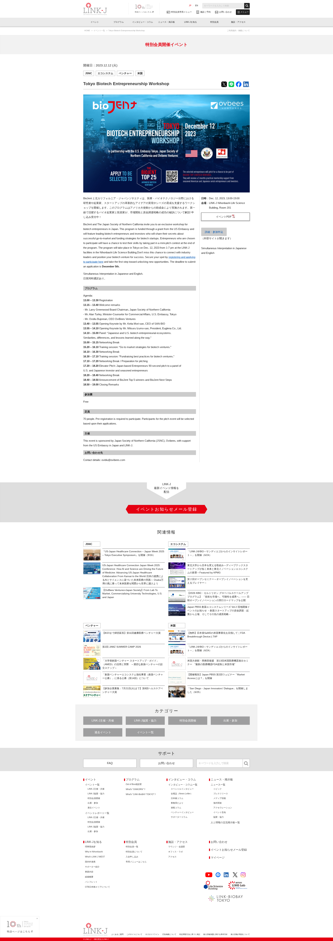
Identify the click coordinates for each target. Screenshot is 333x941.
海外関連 (217, 803)
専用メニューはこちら (136, 862)
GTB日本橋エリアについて (97, 887)
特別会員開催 (188, 720)
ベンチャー (125, 73)
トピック (217, 789)
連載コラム (176, 807)
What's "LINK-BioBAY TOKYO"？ (141, 794)
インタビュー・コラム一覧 (182, 784)
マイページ (218, 857)
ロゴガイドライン (152, 934)
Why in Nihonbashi (94, 851)
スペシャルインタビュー (182, 789)
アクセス (172, 857)
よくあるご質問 (117, 934)
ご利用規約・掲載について (238, 30)
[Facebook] (218, 874)
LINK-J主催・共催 (103, 720)
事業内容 (89, 872)
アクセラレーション (222, 807)
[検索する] (247, 5)
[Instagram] (243, 874)
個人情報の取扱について (240, 934)
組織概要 (89, 877)
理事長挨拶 (90, 846)
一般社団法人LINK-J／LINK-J (97, 9)
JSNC (88, 73)
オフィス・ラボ (175, 851)
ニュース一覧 (218, 784)
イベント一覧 (99, 30)
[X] (235, 874)
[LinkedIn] (226, 874)
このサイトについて (134, 934)
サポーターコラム (179, 817)
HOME (87, 30)
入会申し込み (132, 857)
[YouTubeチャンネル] (208, 874)
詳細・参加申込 (214, 231)
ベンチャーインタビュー (182, 812)
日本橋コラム (177, 798)
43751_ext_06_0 (225, 216)
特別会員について (134, 851)
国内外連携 (90, 862)
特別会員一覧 (132, 846)
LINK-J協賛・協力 (145, 720)
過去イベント (103, 732)
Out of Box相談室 (134, 784)
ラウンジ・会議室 (176, 846)
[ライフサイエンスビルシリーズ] (213, 885)
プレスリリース (220, 793)
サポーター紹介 (92, 867)
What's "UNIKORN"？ (136, 789)
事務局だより (177, 803)
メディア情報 (219, 798)
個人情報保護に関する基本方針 (215, 934)
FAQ (110, 763)
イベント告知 (219, 812)
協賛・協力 (218, 817)
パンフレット (91, 882)
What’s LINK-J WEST (95, 857)
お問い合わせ (166, 763)
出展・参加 (230, 720)
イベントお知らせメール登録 (229, 849)
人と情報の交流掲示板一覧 (225, 822)
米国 (140, 73)
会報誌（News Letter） (182, 793)
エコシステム (105, 73)
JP (190, 5)
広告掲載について (169, 934)
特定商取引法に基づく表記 (189, 934)
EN (196, 5)
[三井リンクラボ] (237, 885)
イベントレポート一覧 (97, 813)
